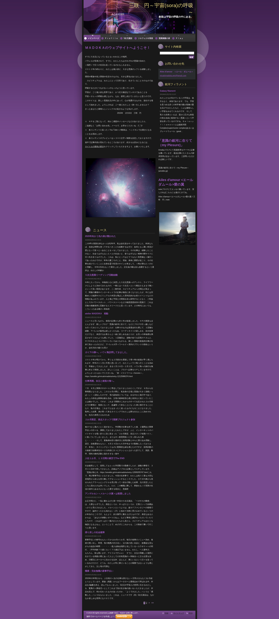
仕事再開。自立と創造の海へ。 (100, 381)
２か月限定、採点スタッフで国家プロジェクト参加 (110, 419)
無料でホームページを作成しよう (100, 616)
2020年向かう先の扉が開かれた (100, 236)
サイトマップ (178, 613)
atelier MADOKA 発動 (96, 313)
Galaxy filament (168, 91)
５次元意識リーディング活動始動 (101, 275)
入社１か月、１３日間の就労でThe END (105, 458)
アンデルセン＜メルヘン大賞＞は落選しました (108, 493)
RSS (191, 613)
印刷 (166, 613)
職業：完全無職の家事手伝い (99, 571)
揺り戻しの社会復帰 (95, 532)
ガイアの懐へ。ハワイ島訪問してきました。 (107, 352)
